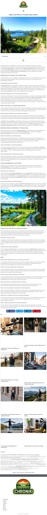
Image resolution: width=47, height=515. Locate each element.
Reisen (14, 472)
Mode (4, 504)
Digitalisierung (11, 456)
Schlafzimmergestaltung (11, 466)
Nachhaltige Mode (15, 463)
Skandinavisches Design (40, 466)
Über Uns (5, 508)
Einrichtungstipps (27, 456)
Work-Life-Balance (15, 469)
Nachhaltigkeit (36, 463)
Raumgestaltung (41, 464)
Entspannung (43, 456)
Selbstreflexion (31, 466)
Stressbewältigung (17, 468)
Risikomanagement (4, 466)
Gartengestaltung (9, 459)
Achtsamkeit (4, 454)
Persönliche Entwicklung (7, 464)
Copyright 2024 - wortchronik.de (23, 513)
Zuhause (5, 500)
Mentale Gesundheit (40, 461)
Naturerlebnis (43, 463)
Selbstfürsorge (21, 466)
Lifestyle (5, 503)
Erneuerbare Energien (25, 458)
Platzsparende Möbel (17, 464)
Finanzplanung (3, 459)
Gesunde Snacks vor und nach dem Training (33, 446)
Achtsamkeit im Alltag (15, 454)
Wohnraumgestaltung (6, 469)
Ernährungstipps (33, 458)
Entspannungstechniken (11, 458)
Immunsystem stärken (7, 461)
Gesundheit (34, 459)
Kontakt (4, 510)
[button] (24, 11)
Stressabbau (4, 468)
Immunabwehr (40, 459)
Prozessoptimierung (33, 464)
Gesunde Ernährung (20, 460)
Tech (4, 507)
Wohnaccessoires (35, 468)
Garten (4, 502)
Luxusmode (32, 461)
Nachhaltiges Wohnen (26, 463)
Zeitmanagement (23, 469)
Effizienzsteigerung (18, 456)
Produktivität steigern (26, 464)
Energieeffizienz (36, 456)
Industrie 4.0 (15, 461)
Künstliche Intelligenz (23, 461)
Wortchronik (5, 499)
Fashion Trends (41, 458)
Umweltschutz (28, 468)
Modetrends (5, 463)
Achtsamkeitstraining (29, 454)
